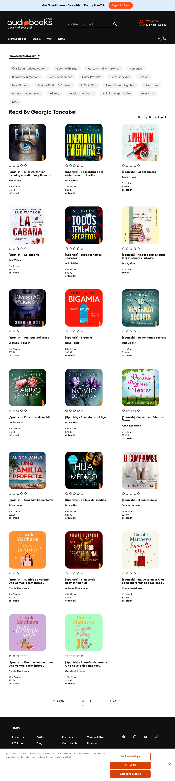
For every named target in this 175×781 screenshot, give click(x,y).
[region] (87, 765)
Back (60, 700)
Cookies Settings (130, 756)
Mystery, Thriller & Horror (104, 68)
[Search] (115, 23)
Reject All (130, 765)
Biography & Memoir (25, 77)
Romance (136, 68)
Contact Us (69, 743)
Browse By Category (22, 56)
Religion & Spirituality (117, 93)
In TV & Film (88, 85)
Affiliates (17, 743)
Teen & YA (147, 93)
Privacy (92, 743)
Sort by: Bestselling (151, 117)
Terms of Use (95, 737)
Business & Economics (26, 93)
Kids (15, 102)
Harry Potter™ (91, 77)
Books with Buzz (67, 68)
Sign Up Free (120, 5)
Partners (67, 737)
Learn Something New (120, 85)
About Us (18, 737)
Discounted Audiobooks (31, 68)
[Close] (169, 764)
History (54, 93)
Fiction (143, 77)
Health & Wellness (81, 93)
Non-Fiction (20, 85)
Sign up (151, 25)
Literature (151, 85)
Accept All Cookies (130, 773)
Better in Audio (119, 77)
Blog (40, 743)
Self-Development (60, 77)
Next (114, 700)
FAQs (40, 737)
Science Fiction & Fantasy (54, 85)
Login (162, 25)
